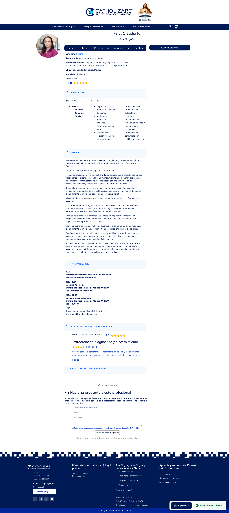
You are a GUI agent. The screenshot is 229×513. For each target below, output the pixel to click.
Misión (86, 48)
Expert (79, 54)
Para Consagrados (141, 26)
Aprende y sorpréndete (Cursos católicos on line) (177, 467)
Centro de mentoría (124, 490)
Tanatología (118, 26)
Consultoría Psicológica (63, 26)
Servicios (73, 48)
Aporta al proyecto (43, 483)
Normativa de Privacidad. (131, 428)
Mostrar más (134, 355)
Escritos (138, 48)
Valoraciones (121, 48)
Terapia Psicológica (93, 26)
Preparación (101, 48)
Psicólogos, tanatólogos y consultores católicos (130, 467)
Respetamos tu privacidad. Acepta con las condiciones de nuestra (107, 428)
